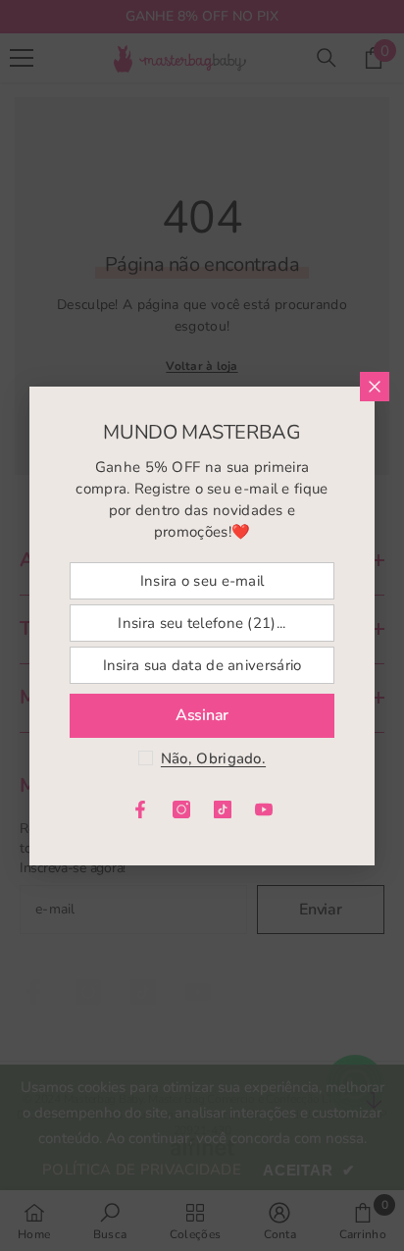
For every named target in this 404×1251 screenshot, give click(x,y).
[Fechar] (374, 386)
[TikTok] (222, 809)
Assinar (202, 715)
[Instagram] (181, 809)
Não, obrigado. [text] (213, 758)
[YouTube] (263, 809)
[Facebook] (140, 809)
